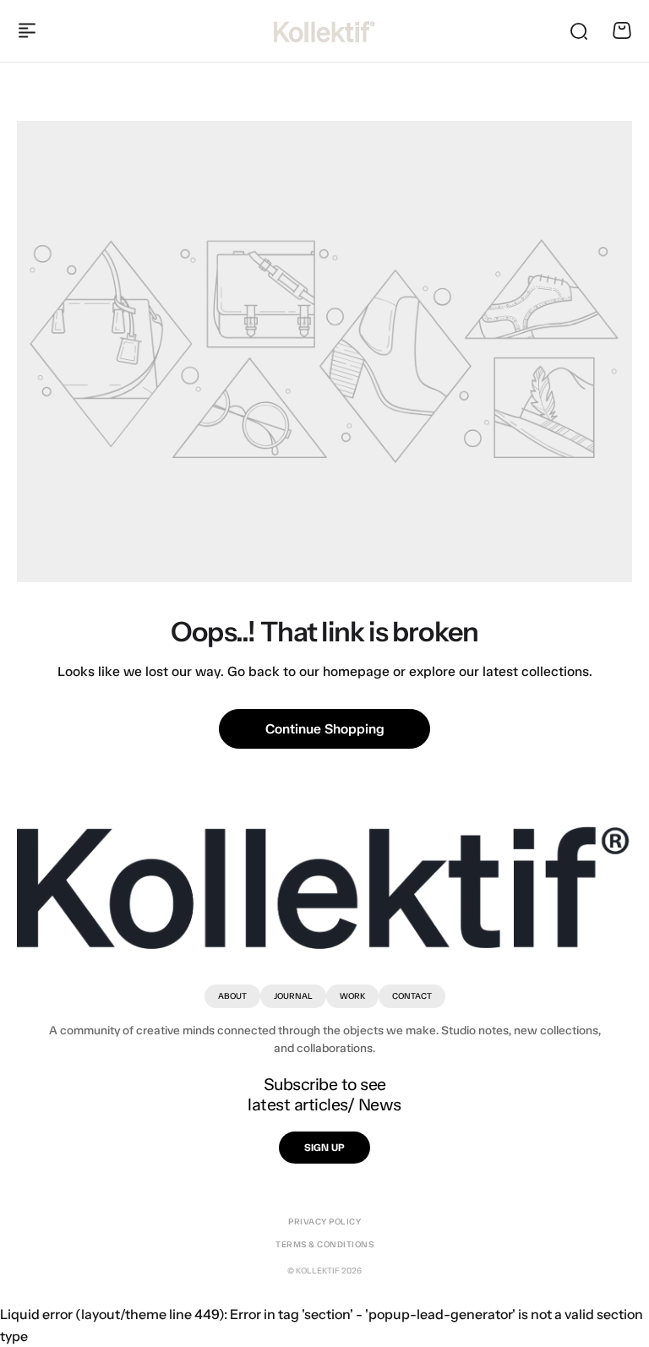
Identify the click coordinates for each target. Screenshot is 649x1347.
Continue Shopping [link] (324, 729)
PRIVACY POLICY (324, 1222)
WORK (352, 996)
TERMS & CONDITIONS (324, 1245)
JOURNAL (293, 996)
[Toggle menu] (27, 30)
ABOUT (232, 996)
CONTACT (412, 996)
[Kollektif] (324, 30)
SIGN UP (324, 1147)
